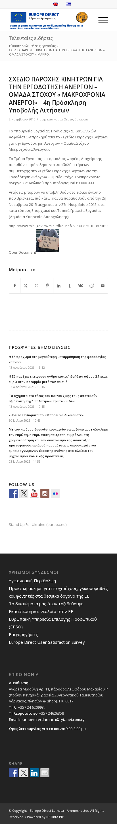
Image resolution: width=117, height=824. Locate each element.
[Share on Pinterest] (47, 285)
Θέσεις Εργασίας (76, 119)
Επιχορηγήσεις (23, 634)
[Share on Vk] (80, 285)
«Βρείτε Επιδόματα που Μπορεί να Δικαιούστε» (46, 415)
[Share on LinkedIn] (58, 285)
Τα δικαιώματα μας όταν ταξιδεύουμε (46, 603)
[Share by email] (44, 772)
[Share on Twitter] (23, 772)
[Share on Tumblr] (69, 285)
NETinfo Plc (55, 817)
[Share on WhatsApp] (36, 285)
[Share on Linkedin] (34, 772)
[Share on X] (25, 285)
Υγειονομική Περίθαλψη (32, 580)
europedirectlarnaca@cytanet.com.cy (52, 719)
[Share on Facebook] (14, 285)
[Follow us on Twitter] (23, 493)
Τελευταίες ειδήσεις (31, 38)
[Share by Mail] (102, 285)
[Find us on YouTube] (34, 493)
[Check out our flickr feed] (55, 493)
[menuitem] (100, 20)
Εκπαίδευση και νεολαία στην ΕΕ (41, 611)
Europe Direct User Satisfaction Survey (47, 642)
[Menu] (100, 20)
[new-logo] (48, 20)
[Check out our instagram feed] (44, 493)
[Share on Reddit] (91, 285)
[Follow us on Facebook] (13, 493)
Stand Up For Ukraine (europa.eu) (37, 524)
